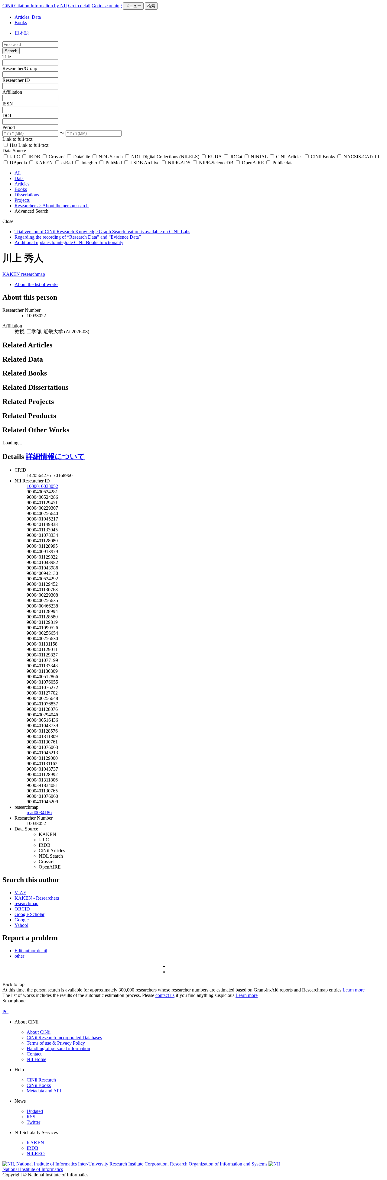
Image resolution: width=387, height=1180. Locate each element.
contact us (164, 995)
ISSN (7, 103)
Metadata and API (44, 1090)
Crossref (56, 156)
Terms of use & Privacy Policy (56, 1043)
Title (6, 56)
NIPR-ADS (179, 162)
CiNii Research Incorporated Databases (64, 1037)
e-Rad (67, 162)
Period (8, 127)
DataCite (81, 156)
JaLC (14, 156)
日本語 (22, 33)
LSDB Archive (145, 162)
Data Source (14, 150)
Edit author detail (31, 950)
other (19, 956)
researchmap (33, 274)
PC (5, 1011)
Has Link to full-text (28, 145)
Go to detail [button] (79, 5)
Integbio (89, 162)
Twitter (33, 1122)
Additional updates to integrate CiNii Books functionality (69, 242)
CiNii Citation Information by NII (34, 5)
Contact (34, 1053)
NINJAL (259, 156)
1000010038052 (42, 486)
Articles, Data (28, 17)
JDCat (236, 156)
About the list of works (36, 284)
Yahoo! (21, 925)
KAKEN (44, 162)
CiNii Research (41, 1079)
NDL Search (110, 156)
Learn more (354, 989)
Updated (35, 1111)
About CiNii (38, 1032)
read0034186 (39, 812)
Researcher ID (16, 80)
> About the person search (64, 205)
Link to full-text (17, 139)
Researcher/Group (19, 68)
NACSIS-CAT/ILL (361, 156)
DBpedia (18, 162)
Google (22, 919)
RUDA (215, 156)
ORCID (22, 908)
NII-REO (36, 1153)
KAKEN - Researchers (37, 898)
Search (11, 51)
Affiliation (12, 92)
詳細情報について (55, 456)
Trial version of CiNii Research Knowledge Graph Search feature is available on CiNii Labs (102, 231)
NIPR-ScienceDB (216, 162)
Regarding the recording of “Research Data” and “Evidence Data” (78, 237)
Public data (282, 162)
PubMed (113, 162)
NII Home (36, 1059)
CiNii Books (323, 156)
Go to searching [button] (107, 5)
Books (21, 22)
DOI (6, 115)
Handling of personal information (58, 1048)
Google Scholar (29, 914)
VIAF (20, 892)
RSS (31, 1116)
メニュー (133, 6)
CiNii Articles (289, 156)
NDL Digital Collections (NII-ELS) (165, 156)
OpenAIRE (253, 162)
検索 (151, 6)
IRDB (34, 156)
